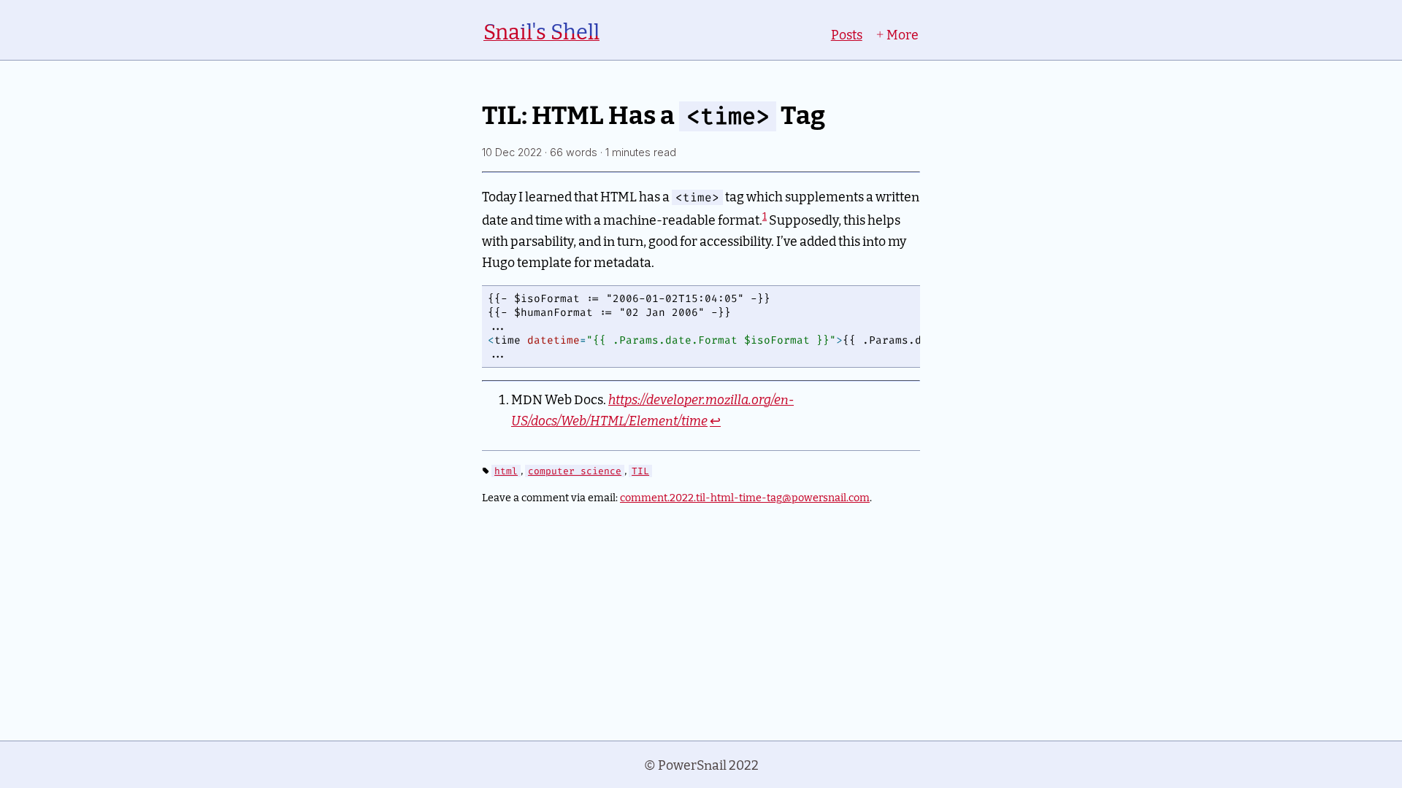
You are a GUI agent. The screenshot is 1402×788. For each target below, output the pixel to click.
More (901, 34)
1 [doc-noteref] (764, 215)
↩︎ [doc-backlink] (715, 419)
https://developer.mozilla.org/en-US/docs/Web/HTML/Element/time (652, 409)
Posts (846, 34)
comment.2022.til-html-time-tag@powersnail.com (745, 496)
